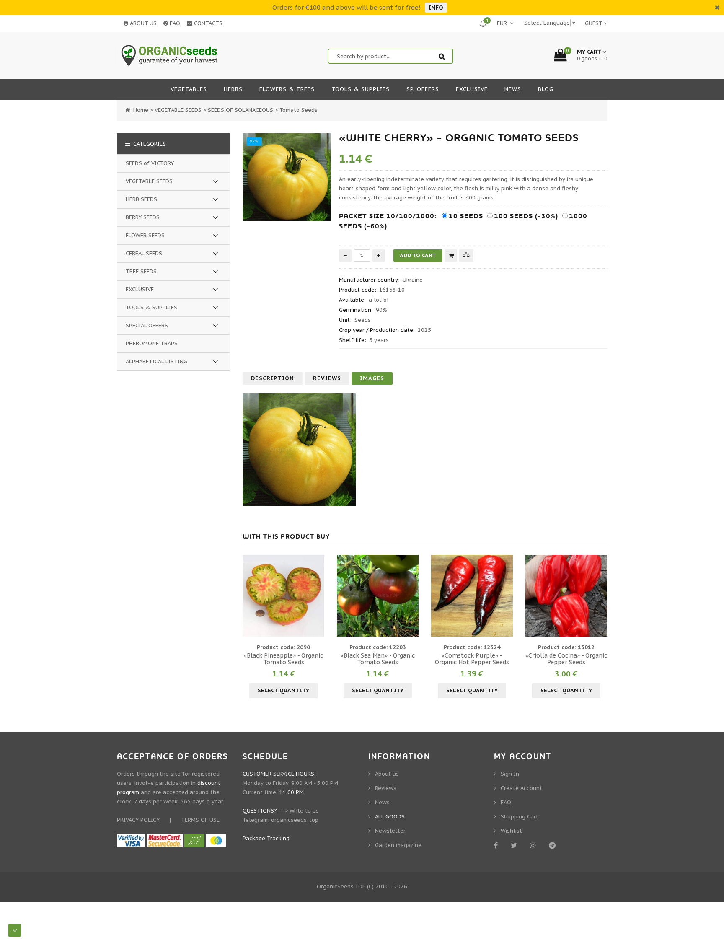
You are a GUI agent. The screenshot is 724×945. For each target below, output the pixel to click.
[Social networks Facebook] (497, 845)
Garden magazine (398, 845)
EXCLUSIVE (140, 289)
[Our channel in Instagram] (534, 845)
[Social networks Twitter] (515, 845)
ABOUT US (142, 23)
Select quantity (283, 690)
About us (387, 773)
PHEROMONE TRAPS (152, 343)
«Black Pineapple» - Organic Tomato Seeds (283, 659)
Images (372, 378)
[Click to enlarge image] (287, 177)
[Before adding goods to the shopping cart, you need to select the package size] (250, 595)
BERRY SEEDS (143, 217)
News (382, 802)
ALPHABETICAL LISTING (156, 361)
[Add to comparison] (466, 255)
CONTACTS (207, 23)
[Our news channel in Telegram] (554, 845)
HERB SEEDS (141, 199)
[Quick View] (283, 595)
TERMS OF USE (200, 819)
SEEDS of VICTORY (150, 163)
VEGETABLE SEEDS (149, 181)
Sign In (510, 773)
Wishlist (511, 830)
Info (436, 7)
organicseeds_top (294, 819)
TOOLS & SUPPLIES (151, 307)
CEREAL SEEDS (144, 253)
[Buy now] (451, 255)
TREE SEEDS (141, 271)
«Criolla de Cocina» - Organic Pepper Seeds (566, 659)
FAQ (174, 23)
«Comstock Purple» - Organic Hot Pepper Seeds (472, 659)
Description (272, 378)
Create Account (521, 788)
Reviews (327, 378)
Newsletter (390, 830)
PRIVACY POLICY (138, 819)
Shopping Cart (519, 816)
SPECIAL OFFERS (147, 325)
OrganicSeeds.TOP (341, 886)
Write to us (304, 810)
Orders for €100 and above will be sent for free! (346, 7)
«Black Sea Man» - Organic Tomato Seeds (378, 659)
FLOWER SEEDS (145, 235)
